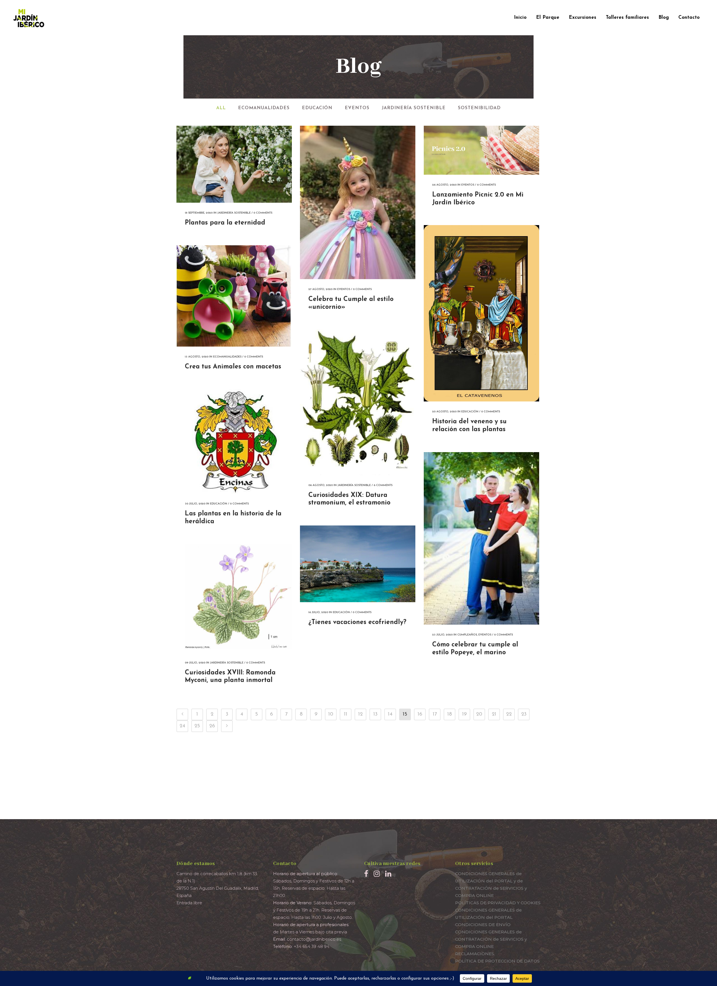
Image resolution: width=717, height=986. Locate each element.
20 (479, 714)
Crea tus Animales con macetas (233, 367)
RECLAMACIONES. (475, 953)
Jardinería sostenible (234, 212)
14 (390, 714)
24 (182, 726)
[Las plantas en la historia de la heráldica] (234, 441)
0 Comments (262, 212)
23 (524, 714)
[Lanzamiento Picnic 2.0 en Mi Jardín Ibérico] (481, 150)
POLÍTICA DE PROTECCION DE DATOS (497, 961)
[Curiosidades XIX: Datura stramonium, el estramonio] (357, 402)
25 (197, 726)
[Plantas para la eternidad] (234, 164)
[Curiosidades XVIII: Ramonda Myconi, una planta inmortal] (234, 598)
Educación (469, 411)
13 (375, 714)
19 (464, 714)
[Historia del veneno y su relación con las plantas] (481, 313)
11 (345, 714)
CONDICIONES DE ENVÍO (483, 924)
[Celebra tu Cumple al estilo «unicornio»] (357, 202)
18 (449, 714)
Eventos (343, 289)
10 (330, 714)
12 (360, 714)
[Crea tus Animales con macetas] (234, 296)
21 (494, 714)
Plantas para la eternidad (225, 223)
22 (509, 714)
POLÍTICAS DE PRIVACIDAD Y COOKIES (498, 902)
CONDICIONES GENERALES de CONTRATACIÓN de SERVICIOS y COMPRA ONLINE (491, 939)
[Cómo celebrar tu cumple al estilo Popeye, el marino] (481, 538)
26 (212, 726)
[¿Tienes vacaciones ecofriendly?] (357, 563)
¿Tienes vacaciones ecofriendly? (357, 622)
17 (435, 714)
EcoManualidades (227, 356)
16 (420, 714)
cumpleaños (467, 634)
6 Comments (383, 485)
